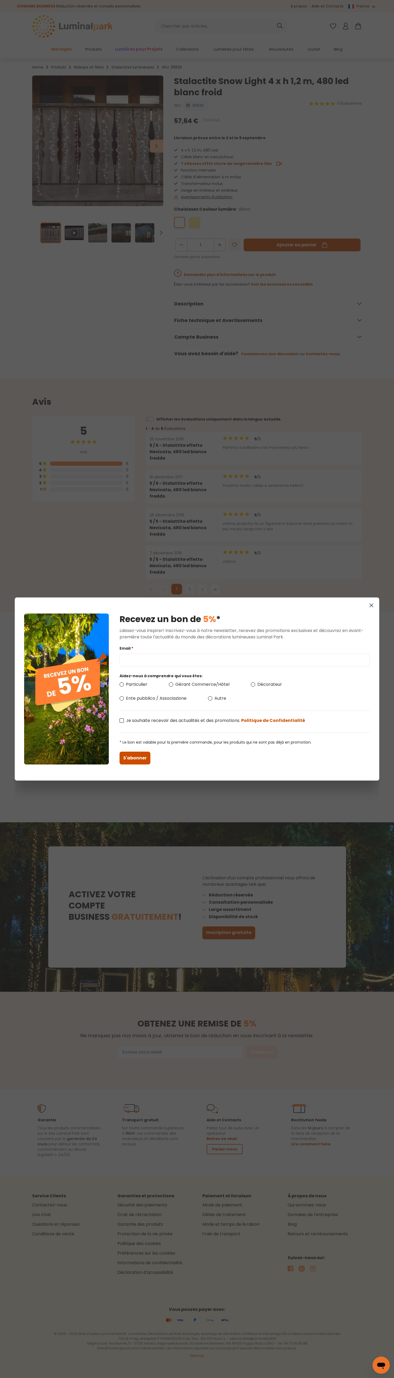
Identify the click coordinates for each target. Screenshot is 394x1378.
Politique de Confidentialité (273, 720)
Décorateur (269, 684)
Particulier (136, 684)
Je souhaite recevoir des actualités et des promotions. (215, 720)
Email (126, 648)
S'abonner (135, 758)
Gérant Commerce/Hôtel (202, 684)
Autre (220, 698)
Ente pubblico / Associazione (156, 698)
